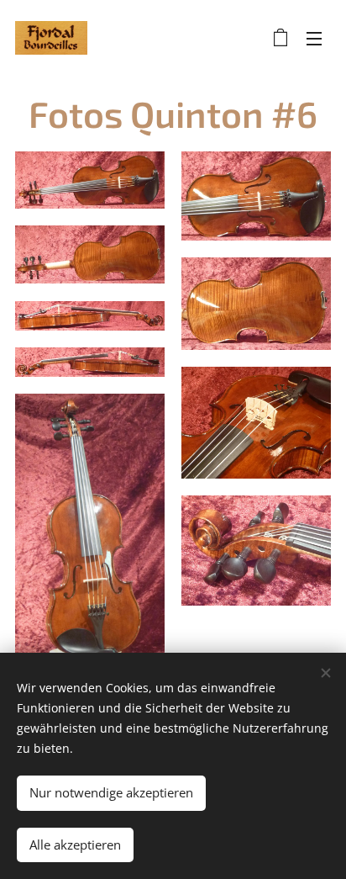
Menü (314, 38)
